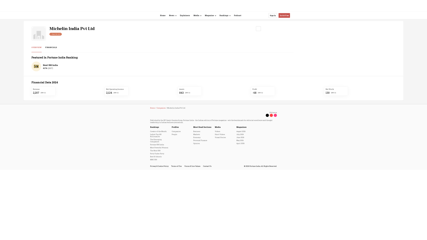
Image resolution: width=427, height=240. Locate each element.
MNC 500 (153, 160)
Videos (217, 131)
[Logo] (149, 15)
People (174, 134)
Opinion (196, 143)
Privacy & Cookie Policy (159, 166)
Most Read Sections (202, 127)
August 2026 (241, 131)
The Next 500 (155, 151)
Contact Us (207, 166)
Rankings (154, 127)
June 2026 (240, 137)
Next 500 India (50, 65)
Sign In (273, 15)
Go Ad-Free (284, 15)
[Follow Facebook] (263, 115)
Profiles (175, 127)
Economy (196, 137)
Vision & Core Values (192, 166)
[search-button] (265, 15)
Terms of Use (176, 166)
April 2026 (240, 143)
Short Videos (220, 134)
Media (218, 127)
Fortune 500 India (157, 145)
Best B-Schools (156, 157)
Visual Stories (220, 137)
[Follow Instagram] (275, 115)
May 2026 (240, 140)
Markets (196, 134)
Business (196, 131)
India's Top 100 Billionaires (155, 135)
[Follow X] (267, 115)
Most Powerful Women (159, 148)
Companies (176, 131)
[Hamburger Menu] (138, 15)
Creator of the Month (158, 131)
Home (162, 15)
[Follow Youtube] (271, 115)
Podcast (237, 15)
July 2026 (240, 134)
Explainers (185, 15)
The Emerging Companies (156, 140)
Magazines (241, 127)
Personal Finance (200, 140)
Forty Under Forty (157, 154)
